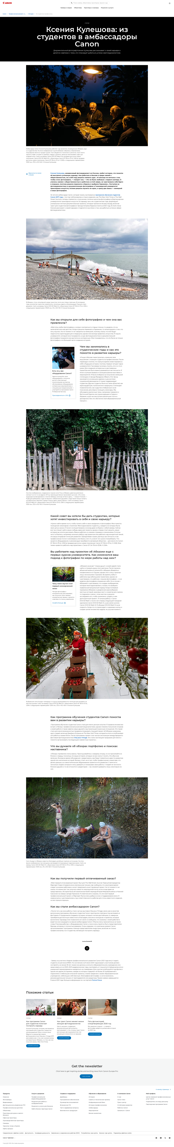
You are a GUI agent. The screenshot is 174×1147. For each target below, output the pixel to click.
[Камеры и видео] (72, 8)
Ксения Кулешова (57, 173)
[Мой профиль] (169, 3)
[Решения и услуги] (114, 8)
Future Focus (97, 980)
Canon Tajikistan (8, 1138)
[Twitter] (165, 1138)
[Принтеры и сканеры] (99, 8)
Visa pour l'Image (80, 738)
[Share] (87, 948)
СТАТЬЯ (87, 23)
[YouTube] (169, 1138)
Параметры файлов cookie (122, 1133)
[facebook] (156, 1138)
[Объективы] (82, 8)
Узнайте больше (33, 1045)
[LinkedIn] (160, 1138)
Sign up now (86, 1076)
